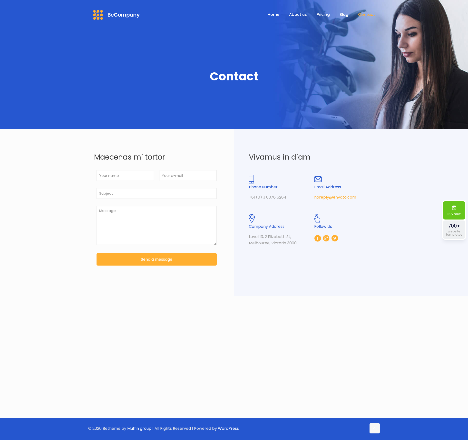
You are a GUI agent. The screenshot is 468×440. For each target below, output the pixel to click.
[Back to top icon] (375, 428)
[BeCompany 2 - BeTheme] (116, 14)
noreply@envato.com (335, 197)
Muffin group (139, 428)
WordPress (228, 428)
